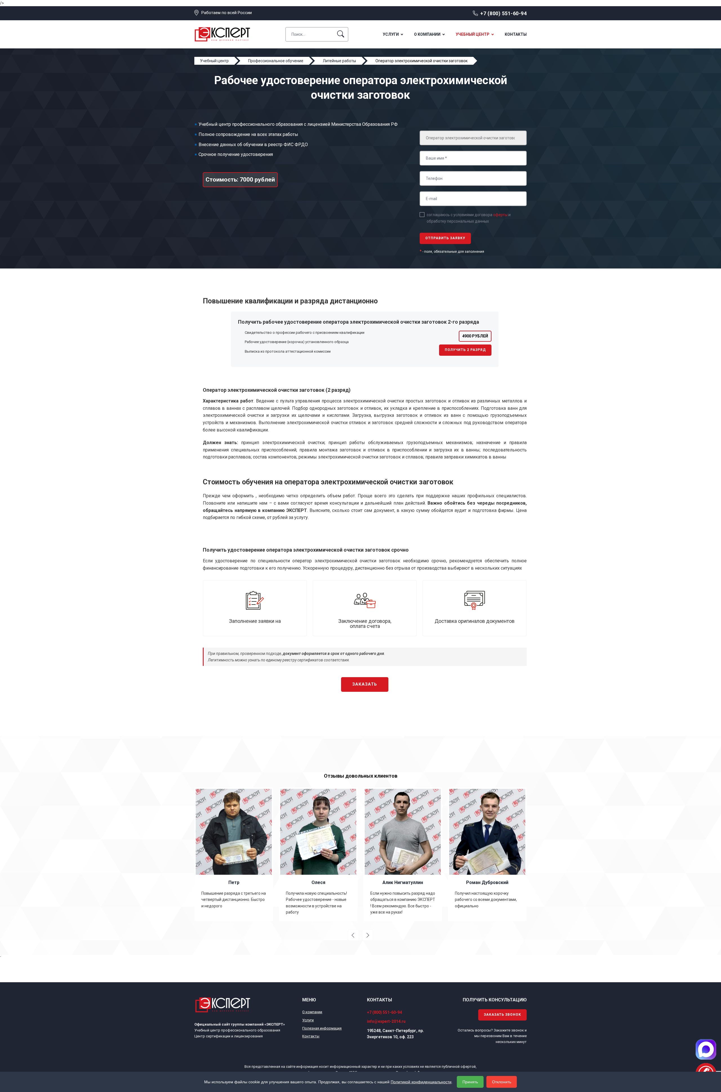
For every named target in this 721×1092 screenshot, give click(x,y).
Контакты (516, 34)
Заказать (364, 684)
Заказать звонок (502, 1015)
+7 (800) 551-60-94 (503, 13)
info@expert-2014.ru (386, 1021)
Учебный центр (472, 34)
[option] (234, 854)
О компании (427, 34)
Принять (470, 1082)
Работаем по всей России (226, 12)
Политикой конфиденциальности (421, 1082)
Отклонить (501, 1082)
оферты (500, 214)
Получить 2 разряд (465, 350)
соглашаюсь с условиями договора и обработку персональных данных (469, 217)
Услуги (391, 34)
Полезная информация (322, 1028)
